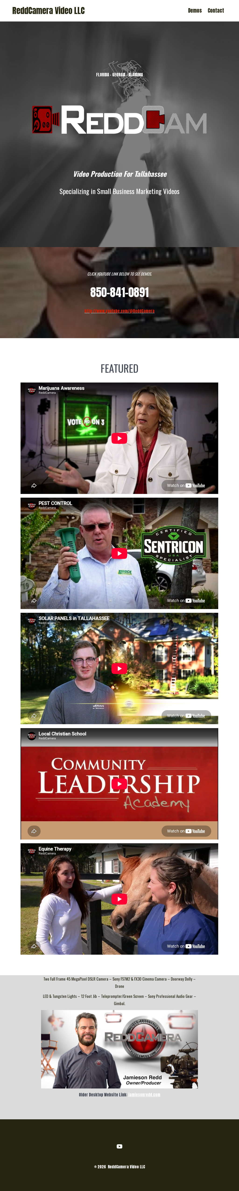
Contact (216, 10)
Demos (195, 10)
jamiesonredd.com (144, 1095)
